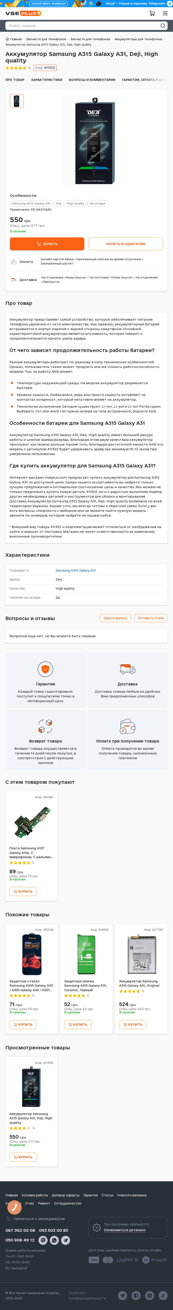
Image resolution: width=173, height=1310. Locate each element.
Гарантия (45, 684)
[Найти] (163, 25)
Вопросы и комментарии (92, 80)
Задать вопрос (115, 618)
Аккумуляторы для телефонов (138, 39)
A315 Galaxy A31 (83, 570)
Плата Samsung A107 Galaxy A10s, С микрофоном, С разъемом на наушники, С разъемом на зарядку (31, 853)
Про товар (14, 80)
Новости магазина (131, 1195)
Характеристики (46, 80)
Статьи (107, 1195)
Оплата (26, 262)
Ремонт (44, 1203)
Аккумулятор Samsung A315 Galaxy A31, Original (139, 983)
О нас (29, 1203)
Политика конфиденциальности (87, 1295)
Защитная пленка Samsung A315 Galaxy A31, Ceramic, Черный (85, 985)
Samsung (63, 570)
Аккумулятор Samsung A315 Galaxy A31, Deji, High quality (30, 1118)
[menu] (163, 13)
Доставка (28, 280)
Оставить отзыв (151, 618)
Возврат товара (45, 741)
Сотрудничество (68, 1203)
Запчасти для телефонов (46, 39)
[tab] (16, 101)
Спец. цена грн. (27, 225)
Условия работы (35, 1195)
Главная (16, 39)
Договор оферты (66, 1195)
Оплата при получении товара (127, 741)
